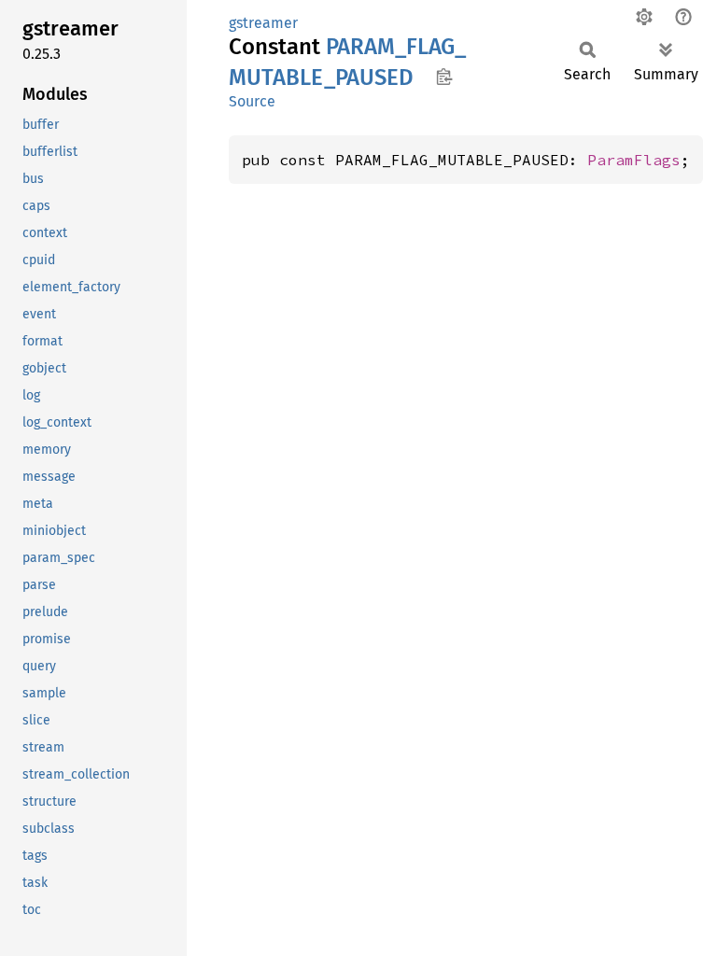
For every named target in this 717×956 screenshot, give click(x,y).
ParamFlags (634, 159)
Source (252, 101)
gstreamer (263, 23)
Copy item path (444, 76)
